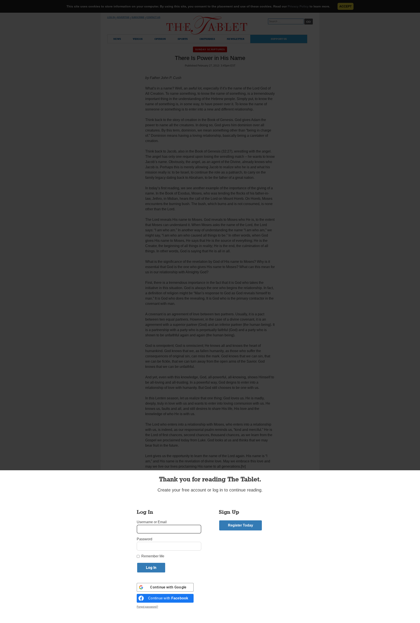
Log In (111, 17)
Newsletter (235, 38)
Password (144, 539)
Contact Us (153, 17)
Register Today (240, 525)
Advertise (123, 17)
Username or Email (152, 522)
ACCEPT (345, 6)
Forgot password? (147, 606)
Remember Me (152, 556)
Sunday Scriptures (210, 49)
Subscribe (137, 17)
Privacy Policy (298, 6)
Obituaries (207, 38)
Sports (183, 38)
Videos (138, 38)
